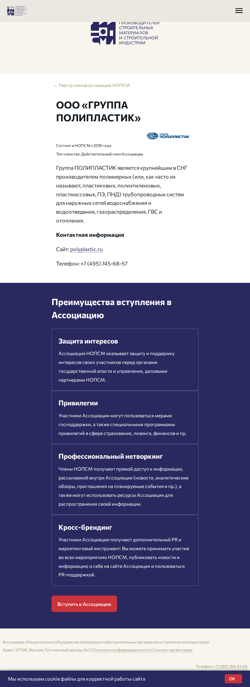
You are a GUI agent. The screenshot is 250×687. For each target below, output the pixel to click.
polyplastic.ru (86, 249)
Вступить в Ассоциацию (84, 604)
